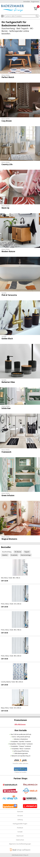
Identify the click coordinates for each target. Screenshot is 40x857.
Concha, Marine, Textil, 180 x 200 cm (12, 682)
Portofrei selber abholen (20, 763)
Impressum (20, 836)
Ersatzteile (14, 555)
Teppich (26, 552)
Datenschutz (20, 840)
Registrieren (35, 1)
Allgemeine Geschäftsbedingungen (20, 844)
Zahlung (20, 820)
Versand (20, 815)
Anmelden (26, 1)
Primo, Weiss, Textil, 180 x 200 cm (11, 656)
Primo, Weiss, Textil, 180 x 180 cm (11, 630)
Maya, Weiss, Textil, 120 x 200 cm (11, 708)
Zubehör (5, 555)
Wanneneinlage (26, 555)
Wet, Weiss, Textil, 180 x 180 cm (10, 578)
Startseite (20, 811)
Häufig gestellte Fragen (20, 824)
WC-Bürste (18, 552)
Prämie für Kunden (20, 772)
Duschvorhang (6, 552)
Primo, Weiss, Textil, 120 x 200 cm (11, 604)
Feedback (20, 828)
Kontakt (20, 832)
